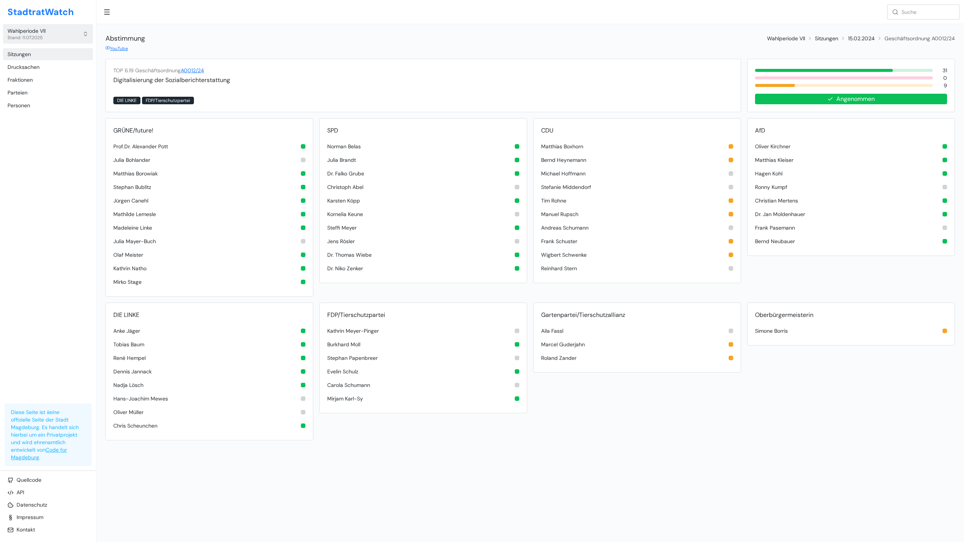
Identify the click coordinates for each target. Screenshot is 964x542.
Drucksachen (24, 67)
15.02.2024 (861, 38)
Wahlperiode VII (786, 38)
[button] (48, 34)
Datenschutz (32, 504)
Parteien (17, 92)
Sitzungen (19, 54)
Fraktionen (20, 79)
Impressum (30, 517)
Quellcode (29, 480)
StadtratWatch (41, 12)
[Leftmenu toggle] (107, 12)
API (20, 492)
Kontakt (26, 529)
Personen (19, 105)
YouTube (119, 49)
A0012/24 (192, 70)
